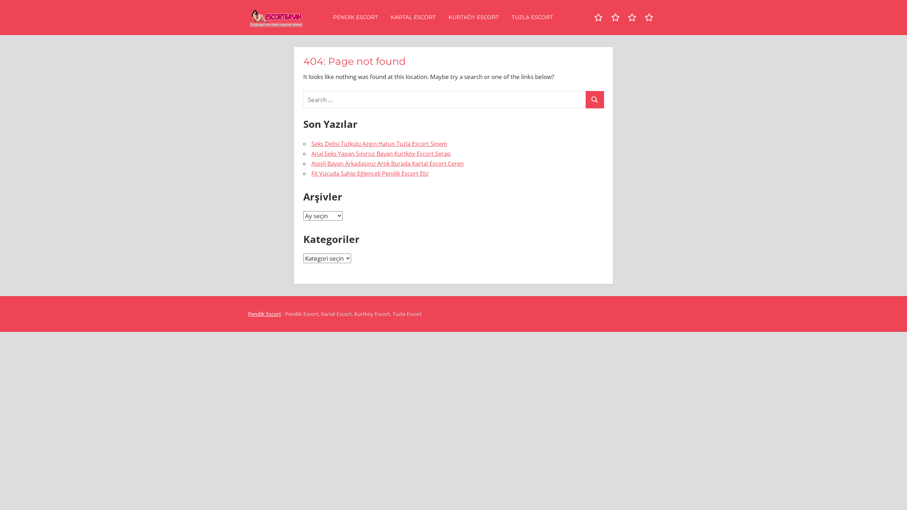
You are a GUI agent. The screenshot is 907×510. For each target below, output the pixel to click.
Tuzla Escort (532, 17)
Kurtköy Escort (474, 17)
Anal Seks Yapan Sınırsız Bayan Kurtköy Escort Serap (381, 154)
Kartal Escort (413, 17)
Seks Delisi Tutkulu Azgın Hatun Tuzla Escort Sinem (379, 144)
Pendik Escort (355, 17)
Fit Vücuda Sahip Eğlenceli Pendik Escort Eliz (370, 173)
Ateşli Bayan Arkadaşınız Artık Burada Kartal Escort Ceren (387, 164)
